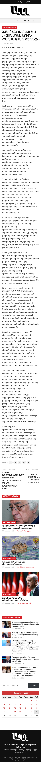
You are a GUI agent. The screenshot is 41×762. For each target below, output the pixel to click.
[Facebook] (11, 462)
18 (9, 712)
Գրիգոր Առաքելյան (24, 603)
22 (31, 712)
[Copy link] (28, 462)
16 (37, 708)
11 (9, 708)
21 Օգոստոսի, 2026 (9, 522)
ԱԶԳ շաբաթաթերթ (9, 27)
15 (31, 708)
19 (15, 712)
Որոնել (34, 686)
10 (4, 708)
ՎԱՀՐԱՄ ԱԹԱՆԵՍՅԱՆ (12, 48)
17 (4, 712)
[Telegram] (19, 462)
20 (20, 712)
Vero (25, 760)
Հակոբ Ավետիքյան (24, 531)
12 (15, 708)
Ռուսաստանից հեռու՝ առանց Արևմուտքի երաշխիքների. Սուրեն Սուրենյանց (25, 659)
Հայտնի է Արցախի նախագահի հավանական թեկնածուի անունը (25, 634)
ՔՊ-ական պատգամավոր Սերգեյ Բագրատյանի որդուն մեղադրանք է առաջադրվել (25, 624)
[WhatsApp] (24, 462)
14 (25, 708)
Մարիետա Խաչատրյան (25, 567)
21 (25, 712)
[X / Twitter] (15, 462)
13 (20, 708)
